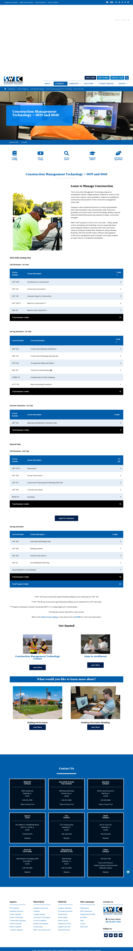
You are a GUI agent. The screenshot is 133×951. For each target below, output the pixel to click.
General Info (13, 142)
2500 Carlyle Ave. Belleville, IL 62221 (27, 793)
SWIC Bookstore (86, 911)
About (47, 84)
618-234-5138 (66, 834)
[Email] (116, 2)
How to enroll (63, 920)
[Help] (125, 2)
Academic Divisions (16, 911)
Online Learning (15, 924)
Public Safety (62, 917)
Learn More (37, 667)
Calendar (36, 911)
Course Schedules (39, 920)
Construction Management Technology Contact (37, 658)
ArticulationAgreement (118, 158)
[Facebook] (106, 935)
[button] (127, 78)
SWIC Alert (84, 927)
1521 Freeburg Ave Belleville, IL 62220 (66, 827)
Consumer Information (41, 917)
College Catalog (39, 914)
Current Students (40, 2)
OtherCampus (105, 850)
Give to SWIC (103, 78)
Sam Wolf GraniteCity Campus (66, 783)
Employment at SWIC (87, 914)
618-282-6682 (106, 800)
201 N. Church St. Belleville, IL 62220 (106, 827)
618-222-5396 (66, 868)
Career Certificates (16, 917)
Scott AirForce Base (27, 850)
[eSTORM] (112, 2)
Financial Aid (62, 914)
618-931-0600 (66, 800)
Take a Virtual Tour (27, 804)
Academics (59, 84)
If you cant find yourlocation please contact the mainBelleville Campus (105, 865)
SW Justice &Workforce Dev (66, 850)
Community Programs (18, 920)
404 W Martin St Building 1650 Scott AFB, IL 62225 (27, 861)
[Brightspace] (119, 2)
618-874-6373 (27, 834)
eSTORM (77, 617)
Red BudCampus (105, 783)
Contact (122, 84)
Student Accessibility (40, 924)
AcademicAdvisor (92, 158)
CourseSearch (66, 158)
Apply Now (90, 78)
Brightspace (84, 908)
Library (82, 924)
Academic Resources (40, 908)
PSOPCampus (105, 817)
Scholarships (38, 927)
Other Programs (16, 927)
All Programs (14, 908)
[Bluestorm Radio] (122, 2)
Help (82, 920)
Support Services (64, 927)
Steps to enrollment (95, 656)
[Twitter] (111, 935)
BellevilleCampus (27, 783)
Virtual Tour (117, 78)
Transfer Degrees (16, 930)
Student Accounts (64, 924)
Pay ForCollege (40, 158)
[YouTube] (120, 935)
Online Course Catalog (49, 617)
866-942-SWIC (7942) (113, 922)
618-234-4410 (106, 834)
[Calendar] (128, 2)
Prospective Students (11, 2)
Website (27, 838)
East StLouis (27, 817)
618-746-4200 (27, 868)
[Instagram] (116, 935)
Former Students (53, 2)
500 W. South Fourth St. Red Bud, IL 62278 (105, 793)
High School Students (26, 2)
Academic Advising (64, 908)
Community (74, 84)
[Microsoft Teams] (107, 2)
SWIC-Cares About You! (41, 930)
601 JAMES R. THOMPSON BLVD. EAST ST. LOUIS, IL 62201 (27, 827)
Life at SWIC (89, 84)
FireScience (66, 817)
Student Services (106, 84)
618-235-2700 (27, 800)
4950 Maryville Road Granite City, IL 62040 (66, 793)
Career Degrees (15, 914)
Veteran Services (64, 930)
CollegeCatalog (14, 158)
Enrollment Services (65, 911)
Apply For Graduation (66, 518)
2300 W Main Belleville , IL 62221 (66, 861)
